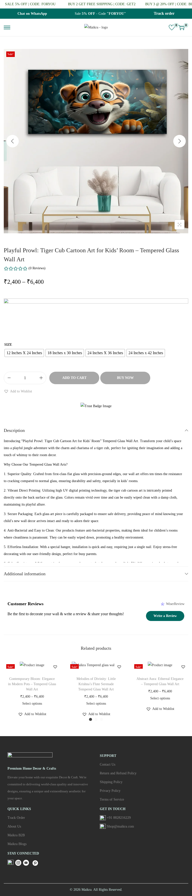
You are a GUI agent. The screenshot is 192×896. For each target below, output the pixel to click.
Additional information (25, 573)
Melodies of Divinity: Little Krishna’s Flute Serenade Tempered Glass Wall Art (96, 684)
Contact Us (107, 764)
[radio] (24, 353)
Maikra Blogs (17, 844)
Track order (164, 13)
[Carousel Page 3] (101, 719)
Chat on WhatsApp (32, 13)
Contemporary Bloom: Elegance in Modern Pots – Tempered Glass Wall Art (32, 684)
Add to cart (74, 378)
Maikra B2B (16, 835)
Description (14, 430)
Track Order (16, 818)
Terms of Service (112, 799)
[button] (18, 391)
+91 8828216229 (119, 818)
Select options (32, 703)
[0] (172, 27)
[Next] (179, 141)
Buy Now (125, 378)
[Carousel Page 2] (96, 719)
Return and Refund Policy (118, 773)
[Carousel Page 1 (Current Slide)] (90, 719)
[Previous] (12, 141)
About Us (14, 826)
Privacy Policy (110, 791)
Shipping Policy (111, 782)
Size (8, 344)
